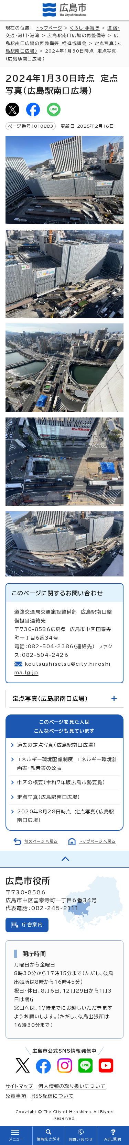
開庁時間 (34, 954)
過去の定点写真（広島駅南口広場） (56, 745)
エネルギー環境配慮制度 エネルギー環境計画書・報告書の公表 (67, 763)
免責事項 (16, 1096)
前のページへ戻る (41, 841)
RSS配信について (52, 1096)
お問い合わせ (80, 1139)
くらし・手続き (84, 28)
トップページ (49, 28)
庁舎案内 (32, 924)
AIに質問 (113, 1139)
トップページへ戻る (97, 841)
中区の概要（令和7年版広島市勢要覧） (61, 782)
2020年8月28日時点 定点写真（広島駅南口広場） (65, 816)
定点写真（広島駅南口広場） (50, 698)
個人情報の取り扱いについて (72, 1086)
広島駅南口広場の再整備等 (76, 35)
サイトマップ (19, 1086)
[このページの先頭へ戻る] (64, 859)
